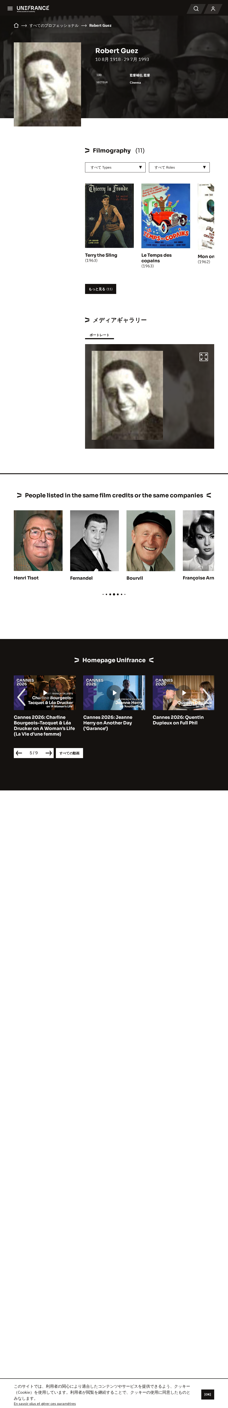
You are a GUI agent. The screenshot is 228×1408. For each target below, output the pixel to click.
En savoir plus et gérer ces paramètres (45, 1403)
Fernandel (81, 578)
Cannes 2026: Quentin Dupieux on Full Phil (178, 720)
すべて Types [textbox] (101, 167)
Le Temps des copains (156, 258)
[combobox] (115, 167)
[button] (204, 357)
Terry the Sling (101, 255)
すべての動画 (69, 753)
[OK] (207, 1394)
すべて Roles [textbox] (165, 167)
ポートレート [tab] (100, 335)
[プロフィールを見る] (213, 9)
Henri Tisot (26, 578)
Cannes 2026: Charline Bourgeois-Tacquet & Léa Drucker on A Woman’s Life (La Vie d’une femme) (44, 726)
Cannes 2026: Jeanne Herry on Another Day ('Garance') (107, 723)
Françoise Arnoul (202, 578)
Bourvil (134, 578)
